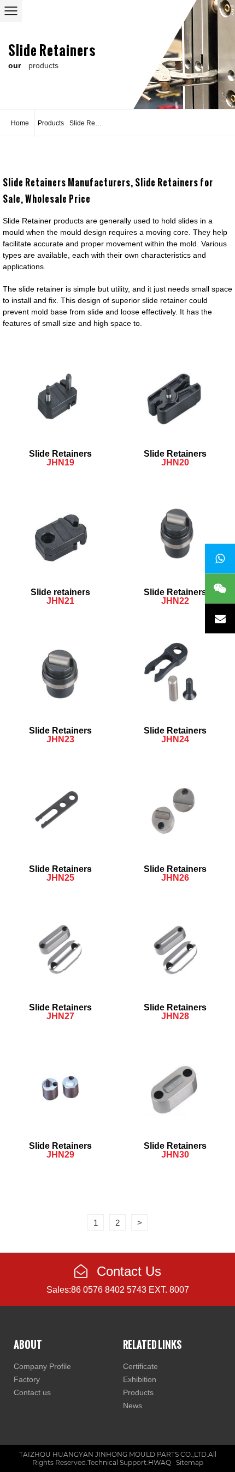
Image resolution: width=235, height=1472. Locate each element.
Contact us (32, 1392)
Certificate (140, 1366)
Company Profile (42, 1366)
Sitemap (189, 1462)
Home (20, 123)
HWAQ (159, 1462)
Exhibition (139, 1379)
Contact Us (127, 1271)
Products (51, 123)
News (132, 1405)
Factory (27, 1379)
